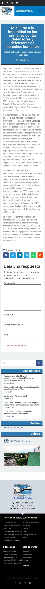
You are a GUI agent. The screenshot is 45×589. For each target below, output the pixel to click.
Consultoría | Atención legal (15, 396)
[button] (41, 11)
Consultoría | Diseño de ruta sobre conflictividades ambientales (18, 412)
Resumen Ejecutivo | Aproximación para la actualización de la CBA (21, 388)
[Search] (39, 363)
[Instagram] (12, 2)
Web (6, 335)
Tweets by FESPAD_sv (12, 427)
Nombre (8, 315)
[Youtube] (17, 2)
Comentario (10, 283)
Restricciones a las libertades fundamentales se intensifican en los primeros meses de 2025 (19, 378)
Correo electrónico (13, 325)
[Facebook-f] (2, 2)
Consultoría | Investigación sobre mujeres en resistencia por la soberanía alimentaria (21, 404)
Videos (35, 434)
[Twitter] (7, 2)
